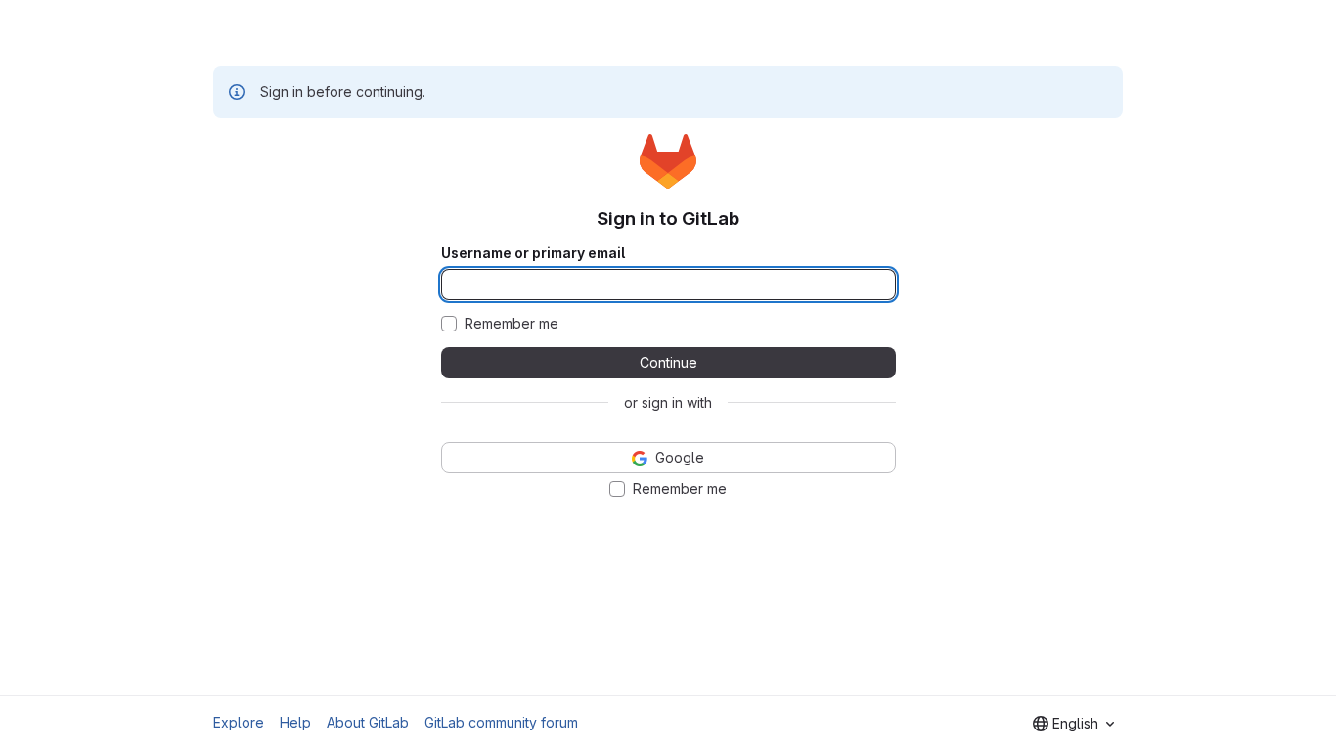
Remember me (511, 323)
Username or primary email (533, 253)
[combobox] (1073, 723)
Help (295, 722)
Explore (238, 722)
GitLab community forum (501, 722)
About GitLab (368, 722)
